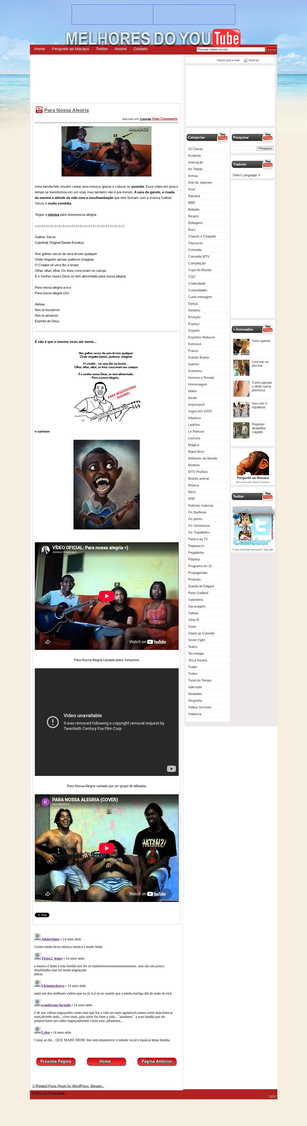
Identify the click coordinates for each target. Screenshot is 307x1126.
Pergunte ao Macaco (70, 49)
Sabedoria (195, 599)
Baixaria (194, 196)
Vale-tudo (195, 687)
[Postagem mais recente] (56, 1065)
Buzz (192, 229)
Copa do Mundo (199, 270)
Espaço (193, 324)
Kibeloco (194, 418)
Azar (191, 189)
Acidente (194, 155)
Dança (193, 303)
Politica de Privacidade (48, 1093)
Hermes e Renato (201, 377)
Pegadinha (196, 552)
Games (193, 364)
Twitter (102, 49)
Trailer (192, 667)
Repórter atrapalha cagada (258, 428)
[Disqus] (106, 987)
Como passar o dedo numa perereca (262, 386)
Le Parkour (196, 431)
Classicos (195, 243)
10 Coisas (195, 149)
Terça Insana (197, 660)
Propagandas (198, 573)
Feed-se (254, 60)
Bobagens (195, 223)
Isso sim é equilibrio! (259, 405)
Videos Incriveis (199, 707)
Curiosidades (197, 290)
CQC (192, 277)
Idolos (192, 391)
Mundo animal (198, 478)
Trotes (192, 673)
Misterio (194, 465)
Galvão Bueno (198, 357)
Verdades (195, 694)
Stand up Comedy (201, 633)
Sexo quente (261, 341)
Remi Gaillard (198, 593)
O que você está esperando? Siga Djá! (253, 549)
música (53, 214)
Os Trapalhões (199, 532)
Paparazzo (196, 546)
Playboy (194, 559)
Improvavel (196, 404)
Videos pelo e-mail (228, 60)
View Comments (165, 119)
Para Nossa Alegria (66, 110)
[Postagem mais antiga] (157, 1065)
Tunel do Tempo (199, 680)
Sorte (192, 626)
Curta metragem (200, 297)
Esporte (194, 330)
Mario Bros (196, 451)
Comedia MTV (198, 256)
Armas (193, 176)
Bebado (193, 209)
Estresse (194, 344)
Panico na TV (198, 539)
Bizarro (193, 216)
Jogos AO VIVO (200, 411)
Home (39, 49)
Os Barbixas (197, 512)
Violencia (194, 714)
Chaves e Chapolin (202, 236)
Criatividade (196, 283)
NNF (191, 499)
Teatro (192, 647)
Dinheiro (194, 310)
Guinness (195, 371)
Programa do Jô (200, 566)
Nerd (191, 492)
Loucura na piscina (260, 363)
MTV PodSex (198, 472)
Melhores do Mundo (202, 458)
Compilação (197, 263)
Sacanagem (197, 606)
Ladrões (194, 425)
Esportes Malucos (201, 337)
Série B (193, 620)
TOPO (272, 1096)
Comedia (145, 119)
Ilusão (192, 398)
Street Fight (196, 640)
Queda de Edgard (201, 586)
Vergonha (195, 700)
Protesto (194, 579)
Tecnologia (196, 653)
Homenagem (197, 384)
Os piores (195, 519)
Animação (195, 162)
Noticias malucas (201, 505)
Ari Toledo (195, 169)
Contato (140, 49)
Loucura (194, 438)
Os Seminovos (199, 525)
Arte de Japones (200, 182)
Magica (193, 445)
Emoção (194, 317)
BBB (191, 203)
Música (193, 485)
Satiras (193, 613)
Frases (193, 351)
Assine (121, 49)
